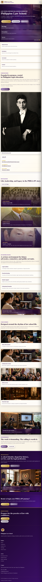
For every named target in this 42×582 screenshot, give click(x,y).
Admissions (4, 446)
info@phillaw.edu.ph (5, 571)
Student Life (11, 446)
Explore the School (6, 21)
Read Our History (5, 89)
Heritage (2, 547)
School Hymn (3, 549)
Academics (3, 544)
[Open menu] (40, 2)
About (2, 542)
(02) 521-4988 (4, 569)
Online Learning (4, 559)
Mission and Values (15, 465)
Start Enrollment (16, 21)
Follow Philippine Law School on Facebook (9, 573)
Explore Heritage (5, 184)
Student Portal (25, 21)
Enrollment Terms (4, 555)
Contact (2, 561)
